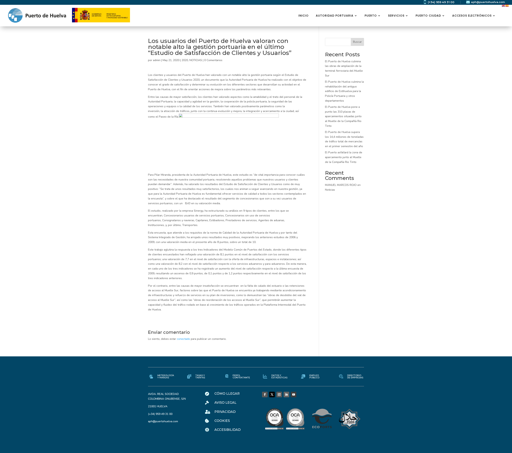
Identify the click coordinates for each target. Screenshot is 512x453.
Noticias (330, 190)
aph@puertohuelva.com (488, 2)
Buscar (357, 42)
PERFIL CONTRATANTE (241, 376)
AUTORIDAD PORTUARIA (334, 16)
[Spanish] (507, 5)
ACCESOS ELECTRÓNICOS (472, 16)
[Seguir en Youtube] (293, 394)
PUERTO (371, 16)
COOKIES (222, 421)
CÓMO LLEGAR (227, 394)
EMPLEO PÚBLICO (314, 376)
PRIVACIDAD (225, 412)
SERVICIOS (396, 16)
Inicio (303, 16)
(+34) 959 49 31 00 (441, 2)
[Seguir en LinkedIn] (286, 394)
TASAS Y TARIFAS (200, 376)
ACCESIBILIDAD (227, 430)
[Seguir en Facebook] (265, 394)
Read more (35, 75)
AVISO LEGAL (225, 402)
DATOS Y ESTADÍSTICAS (279, 376)
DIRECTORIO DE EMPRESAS (355, 376)
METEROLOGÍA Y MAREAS (165, 376)
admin (156, 60)
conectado (183, 339)
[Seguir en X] (272, 394)
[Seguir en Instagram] (279, 394)
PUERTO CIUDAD (428, 16)
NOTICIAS (195, 60)
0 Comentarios (213, 60)
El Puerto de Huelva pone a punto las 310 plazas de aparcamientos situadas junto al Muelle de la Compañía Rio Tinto (343, 116)
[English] (503, 5)
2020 (185, 60)
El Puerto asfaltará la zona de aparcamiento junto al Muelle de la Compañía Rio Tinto (343, 157)
